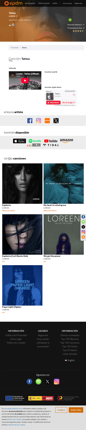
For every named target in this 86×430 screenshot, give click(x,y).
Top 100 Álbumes (70, 339)
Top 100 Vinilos (70, 346)
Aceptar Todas (76, 410)
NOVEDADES (30, 3)
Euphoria (6, 205)
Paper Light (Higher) (11, 307)
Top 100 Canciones (70, 342)
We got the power (52, 256)
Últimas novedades (70, 335)
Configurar (61, 410)
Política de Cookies (16, 342)
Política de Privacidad (16, 335)
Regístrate (78, 3)
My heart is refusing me (55, 205)
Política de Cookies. (15, 419)
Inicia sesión (67, 3)
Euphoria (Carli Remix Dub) (15, 256)
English (71, 360)
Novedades (15, 48)
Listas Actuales (69, 353)
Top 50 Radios (70, 350)
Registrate (43, 335)
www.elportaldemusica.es (13, 408)
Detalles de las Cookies (16, 425)
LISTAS (54, 3)
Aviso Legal (16, 339)
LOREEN (12, 16)
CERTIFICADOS (44, 3)
